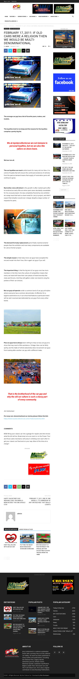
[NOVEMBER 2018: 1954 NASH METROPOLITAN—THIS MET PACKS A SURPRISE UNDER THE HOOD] (57, 156)
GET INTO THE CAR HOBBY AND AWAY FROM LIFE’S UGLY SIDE (68, 169)
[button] (73, 16)
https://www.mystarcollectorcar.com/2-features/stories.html (24, 419)
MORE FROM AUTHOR (26, 529)
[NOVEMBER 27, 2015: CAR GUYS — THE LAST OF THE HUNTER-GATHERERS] (57, 145)
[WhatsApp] (19, 51)
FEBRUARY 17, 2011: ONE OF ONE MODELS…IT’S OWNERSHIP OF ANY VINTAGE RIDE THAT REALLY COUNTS (39, 501)
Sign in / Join (7, 1)
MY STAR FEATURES (15, 28)
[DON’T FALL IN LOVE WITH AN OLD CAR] (11, 538)
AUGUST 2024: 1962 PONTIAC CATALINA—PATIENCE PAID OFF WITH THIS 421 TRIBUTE (68, 180)
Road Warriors (43, 16)
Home (6, 16)
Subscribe (14, 1)
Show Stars (54, 16)
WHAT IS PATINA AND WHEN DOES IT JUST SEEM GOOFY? (43, 631)
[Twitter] (10, 51)
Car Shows (32, 16)
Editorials (11, 26)
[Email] (23, 51)
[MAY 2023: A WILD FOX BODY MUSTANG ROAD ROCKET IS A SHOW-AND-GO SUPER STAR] (70, 204)
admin (7, 46)
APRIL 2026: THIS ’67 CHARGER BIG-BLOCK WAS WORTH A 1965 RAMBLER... (58, 232)
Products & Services (10, 21)
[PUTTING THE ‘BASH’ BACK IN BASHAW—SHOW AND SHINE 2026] (27, 538)
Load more (63, 190)
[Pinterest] (15, 51)
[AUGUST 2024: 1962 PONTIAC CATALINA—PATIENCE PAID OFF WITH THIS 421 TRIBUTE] (57, 178)
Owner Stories (22, 16)
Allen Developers (44, 675)
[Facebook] (6, 51)
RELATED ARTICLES (11, 529)
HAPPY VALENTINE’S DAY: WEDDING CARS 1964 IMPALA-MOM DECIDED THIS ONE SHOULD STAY (14, 501)
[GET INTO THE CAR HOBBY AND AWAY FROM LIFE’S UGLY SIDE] (57, 169)
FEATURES (12, 16)
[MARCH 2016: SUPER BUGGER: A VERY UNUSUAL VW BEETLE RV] (32, 620)
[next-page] (8, 558)
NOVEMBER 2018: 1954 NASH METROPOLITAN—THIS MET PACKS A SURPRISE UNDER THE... (68, 158)
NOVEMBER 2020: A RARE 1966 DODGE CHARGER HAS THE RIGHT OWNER (58, 213)
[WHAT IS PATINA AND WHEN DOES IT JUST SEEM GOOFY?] (32, 630)
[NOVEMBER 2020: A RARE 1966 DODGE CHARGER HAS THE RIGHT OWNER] (58, 204)
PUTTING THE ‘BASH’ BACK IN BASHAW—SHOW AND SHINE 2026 (27, 546)
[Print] (28, 51)
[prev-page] (5, 558)
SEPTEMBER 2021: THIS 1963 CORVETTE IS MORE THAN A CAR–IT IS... (69, 232)
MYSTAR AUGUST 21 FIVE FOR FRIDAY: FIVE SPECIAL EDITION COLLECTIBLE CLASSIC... (19, 628)
